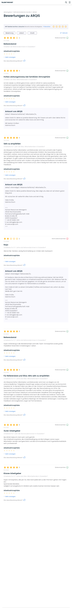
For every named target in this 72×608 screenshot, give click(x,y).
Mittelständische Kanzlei (22, 12)
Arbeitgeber (8, 12)
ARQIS (35, 12)
